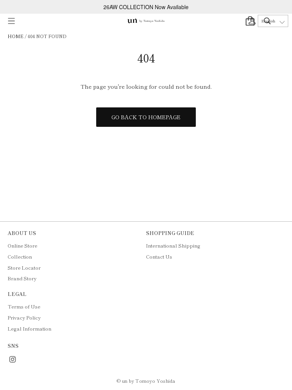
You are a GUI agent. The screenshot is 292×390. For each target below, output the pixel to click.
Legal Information (29, 328)
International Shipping (173, 245)
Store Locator (24, 267)
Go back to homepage (146, 117)
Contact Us (159, 256)
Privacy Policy (24, 317)
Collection (20, 256)
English (268, 21)
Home (16, 36)
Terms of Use (24, 306)
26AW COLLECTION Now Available (146, 7)
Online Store (22, 245)
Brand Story (22, 278)
